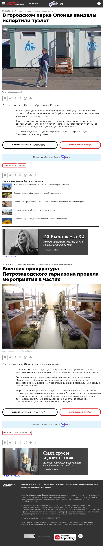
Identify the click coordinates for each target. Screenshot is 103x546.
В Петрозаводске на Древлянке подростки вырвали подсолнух (40, 219)
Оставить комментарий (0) (80, 145)
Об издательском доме (31, 484)
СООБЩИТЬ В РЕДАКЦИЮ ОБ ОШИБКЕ (36, 487)
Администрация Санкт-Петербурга (17, 351)
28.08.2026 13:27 (8, 264)
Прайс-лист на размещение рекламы (82, 484)
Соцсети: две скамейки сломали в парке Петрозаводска (37, 193)
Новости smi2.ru (11, 256)
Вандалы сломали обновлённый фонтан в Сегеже (35, 210)
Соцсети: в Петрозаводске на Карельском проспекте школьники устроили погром (49, 202)
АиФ (20, 92)
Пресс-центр (49, 484)
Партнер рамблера (44, 536)
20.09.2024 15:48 (9, 11)
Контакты (60, 484)
